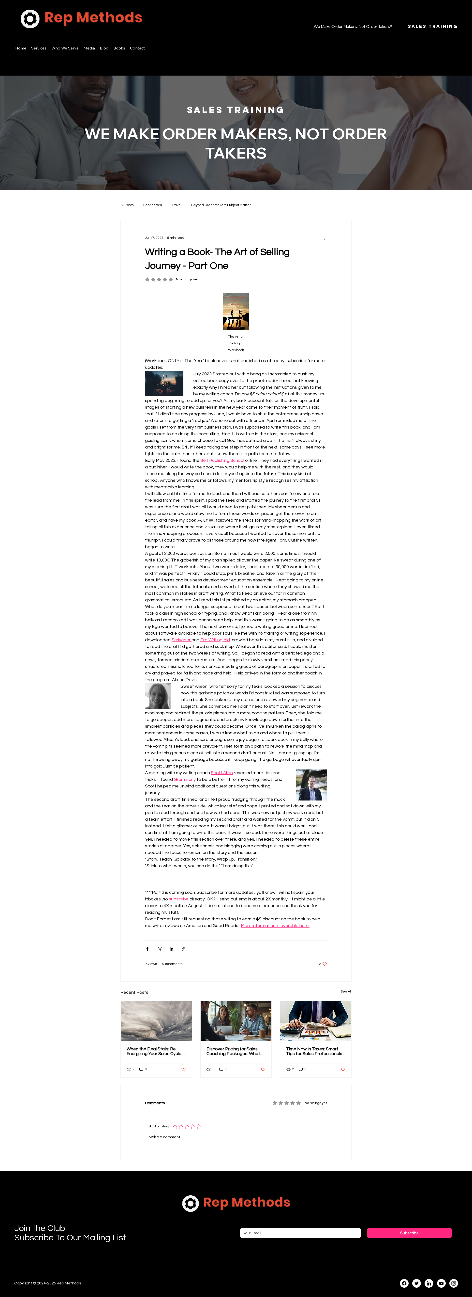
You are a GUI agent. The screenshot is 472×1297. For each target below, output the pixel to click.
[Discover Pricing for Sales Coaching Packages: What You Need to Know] (236, 1021)
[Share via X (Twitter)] (159, 948)
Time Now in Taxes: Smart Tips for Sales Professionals (314, 1051)
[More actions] (324, 238)
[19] (441, 1283)
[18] (429, 1283)
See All (346, 991)
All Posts (126, 205)
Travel (176, 205)
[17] (416, 1283)
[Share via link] (183, 948)
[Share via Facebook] (147, 948)
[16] (404, 1283)
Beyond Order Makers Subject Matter (221, 205)
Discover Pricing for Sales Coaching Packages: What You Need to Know (233, 1051)
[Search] (418, 18)
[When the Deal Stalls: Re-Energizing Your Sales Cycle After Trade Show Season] (156, 1021)
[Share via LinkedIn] (171, 948)
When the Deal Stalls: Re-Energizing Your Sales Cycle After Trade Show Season (154, 1051)
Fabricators (152, 205)
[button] (38, 48)
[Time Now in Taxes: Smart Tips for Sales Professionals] (315, 1021)
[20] (453, 1283)
